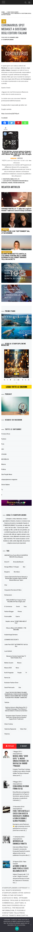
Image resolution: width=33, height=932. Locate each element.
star (20, 687)
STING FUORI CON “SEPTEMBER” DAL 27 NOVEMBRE (15, 231)
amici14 (6, 562)
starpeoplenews (8, 39)
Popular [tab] (10, 746)
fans (25, 606)
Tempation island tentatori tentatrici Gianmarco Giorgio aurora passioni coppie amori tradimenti (16, 717)
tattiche (6, 702)
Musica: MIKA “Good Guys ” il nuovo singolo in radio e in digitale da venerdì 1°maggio (20, 761)
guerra (18, 616)
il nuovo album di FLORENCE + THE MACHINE (16, 628)
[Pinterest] (18, 121)
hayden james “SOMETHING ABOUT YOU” (16, 622)
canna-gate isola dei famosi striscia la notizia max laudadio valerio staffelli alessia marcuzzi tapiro (16, 578)
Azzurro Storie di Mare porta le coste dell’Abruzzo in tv (21, 868)
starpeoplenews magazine (9, 479)
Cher (5, 585)
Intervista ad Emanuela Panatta (20, 842)
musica (19, 663)
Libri (2, 449)
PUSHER (10, 182)
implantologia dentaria (11, 634)
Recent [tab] (24, 746)
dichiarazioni (8, 595)
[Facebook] (5, 121)
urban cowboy (8, 724)
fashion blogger (9, 611)
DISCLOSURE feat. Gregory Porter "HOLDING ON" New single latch (16, 600)
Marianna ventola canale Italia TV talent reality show (16, 657)
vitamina (7, 734)
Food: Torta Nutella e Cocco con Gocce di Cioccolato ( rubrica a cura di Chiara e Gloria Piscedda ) (21, 816)
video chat (23, 729)
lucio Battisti (7, 181)
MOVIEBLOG (5, 459)
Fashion (3, 439)
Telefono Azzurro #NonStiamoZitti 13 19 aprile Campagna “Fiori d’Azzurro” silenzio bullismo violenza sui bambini (16, 709)
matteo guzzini (8, 663)
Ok (17, 928)
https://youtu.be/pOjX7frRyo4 (10, 113)
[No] (31, 925)
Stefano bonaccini (19, 182)
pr (26, 672)
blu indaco (17, 572)
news (17, 667)
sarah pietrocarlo (9, 687)
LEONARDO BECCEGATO (11, 639)
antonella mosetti (18, 562)
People (20, 672)
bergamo (7, 572)
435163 (20, 158)
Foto (15, 179)
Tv (18, 179)
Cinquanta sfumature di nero (12, 590)
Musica (3, 464)
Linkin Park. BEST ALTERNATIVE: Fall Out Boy (16, 645)
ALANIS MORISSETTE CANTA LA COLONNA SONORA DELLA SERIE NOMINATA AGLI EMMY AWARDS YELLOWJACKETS (13, 255)
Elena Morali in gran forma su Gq (21, 787)
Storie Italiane (5, 484)
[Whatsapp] (25, 121)
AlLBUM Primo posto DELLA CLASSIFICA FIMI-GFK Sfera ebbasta (16, 556)
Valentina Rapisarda (10, 729)
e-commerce (8, 606)
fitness (20, 611)
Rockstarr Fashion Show (11, 682)
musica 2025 (8, 667)
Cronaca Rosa (5, 434)
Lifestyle (4, 454)
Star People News (8, 179)
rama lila (7, 677)
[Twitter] (11, 121)
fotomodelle (8, 616)
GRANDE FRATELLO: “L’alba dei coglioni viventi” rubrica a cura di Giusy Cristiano (16, 209)
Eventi (18, 606)
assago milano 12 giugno (11, 567)
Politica (3, 469)
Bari (24, 567)
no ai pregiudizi (8, 672)
